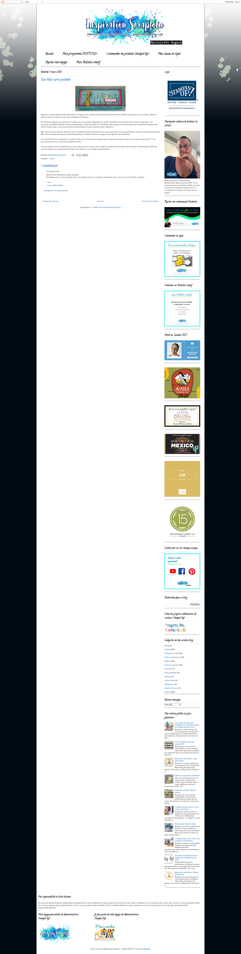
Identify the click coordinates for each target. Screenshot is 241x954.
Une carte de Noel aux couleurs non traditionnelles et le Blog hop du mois (187, 725)
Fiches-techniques (172, 657)
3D (165, 646)
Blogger (147, 949)
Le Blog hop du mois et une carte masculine (187, 808)
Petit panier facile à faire (185, 824)
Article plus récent (50, 201)
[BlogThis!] (79, 155)
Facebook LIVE (170, 653)
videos (167, 692)
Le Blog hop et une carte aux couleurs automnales (187, 840)
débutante (168, 684)
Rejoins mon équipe (56, 62)
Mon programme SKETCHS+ (80, 54)
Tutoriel (167, 669)
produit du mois (171, 688)
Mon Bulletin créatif (88, 62)
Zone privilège (170, 673)
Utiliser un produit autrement (187, 776)
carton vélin (169, 680)
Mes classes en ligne (169, 54)
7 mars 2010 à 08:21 (54, 185)
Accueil (49, 54)
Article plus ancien (150, 201)
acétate (167, 676)
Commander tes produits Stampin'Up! (128, 54)
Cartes (52, 159)
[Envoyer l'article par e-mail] (72, 155)
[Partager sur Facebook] (84, 155)
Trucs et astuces (171, 665)
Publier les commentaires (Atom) (107, 207)
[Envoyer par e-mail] (77, 155)
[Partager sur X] (82, 155)
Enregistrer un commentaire (56, 191)
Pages (167, 661)
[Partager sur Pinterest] (86, 155)
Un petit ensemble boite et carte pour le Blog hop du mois (186, 857)
